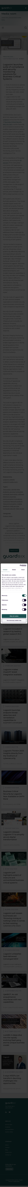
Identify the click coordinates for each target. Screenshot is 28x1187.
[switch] (24, 600)
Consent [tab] (5, 569)
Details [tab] (14, 569)
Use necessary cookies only (14, 620)
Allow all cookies (14, 616)
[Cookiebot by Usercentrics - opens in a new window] (20, 566)
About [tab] (23, 569)
